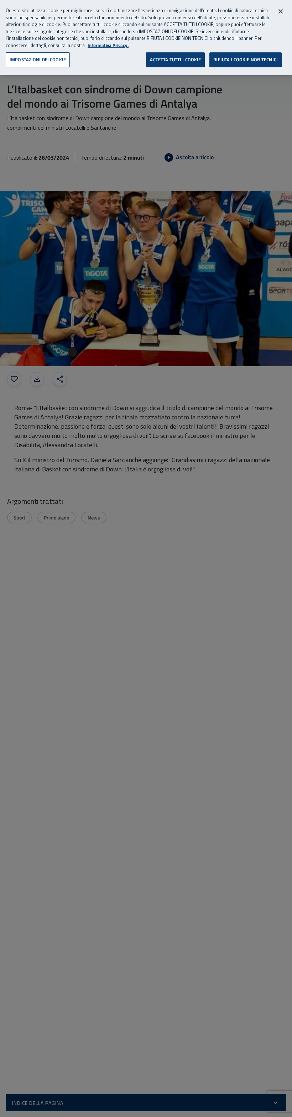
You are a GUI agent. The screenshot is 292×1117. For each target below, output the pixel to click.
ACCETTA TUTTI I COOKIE (175, 59)
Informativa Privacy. (108, 45)
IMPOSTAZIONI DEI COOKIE (38, 59)
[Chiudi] (280, 11)
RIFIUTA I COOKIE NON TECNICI (245, 59)
